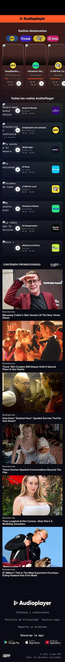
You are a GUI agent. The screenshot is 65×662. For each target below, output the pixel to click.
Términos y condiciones (32, 612)
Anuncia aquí (51, 619)
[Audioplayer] (32, 19)
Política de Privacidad (21, 619)
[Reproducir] (18, 83)
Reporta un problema (32, 626)
